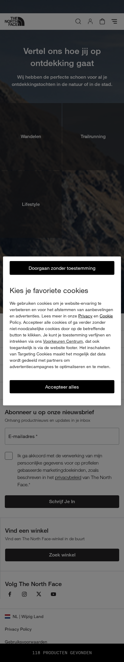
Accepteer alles (62, 386)
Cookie (106, 315)
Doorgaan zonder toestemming (62, 268)
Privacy (85, 315)
